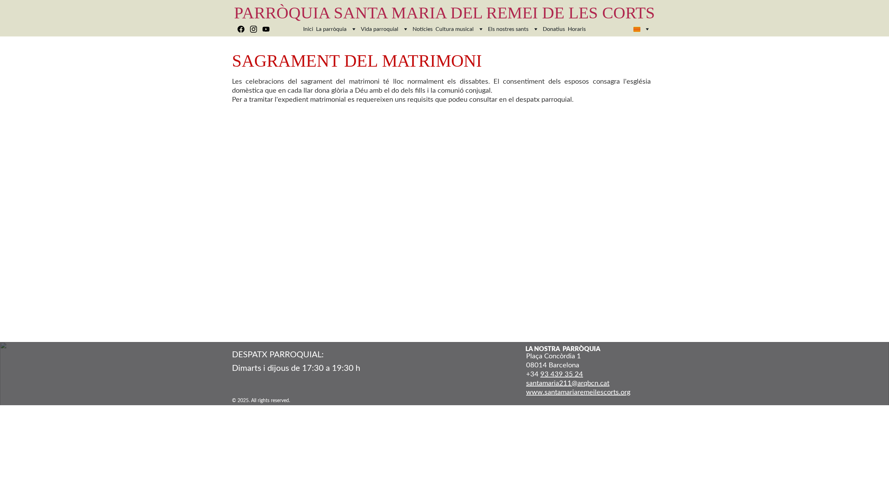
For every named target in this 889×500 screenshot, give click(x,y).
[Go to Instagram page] (256, 29)
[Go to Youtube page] (266, 29)
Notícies (423, 29)
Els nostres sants (508, 29)
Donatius (554, 29)
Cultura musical (454, 29)
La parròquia (331, 29)
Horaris (577, 29)
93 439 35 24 (561, 374)
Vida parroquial (379, 29)
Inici (308, 29)
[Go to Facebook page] (244, 29)
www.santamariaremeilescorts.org (578, 392)
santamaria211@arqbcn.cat (567, 383)
